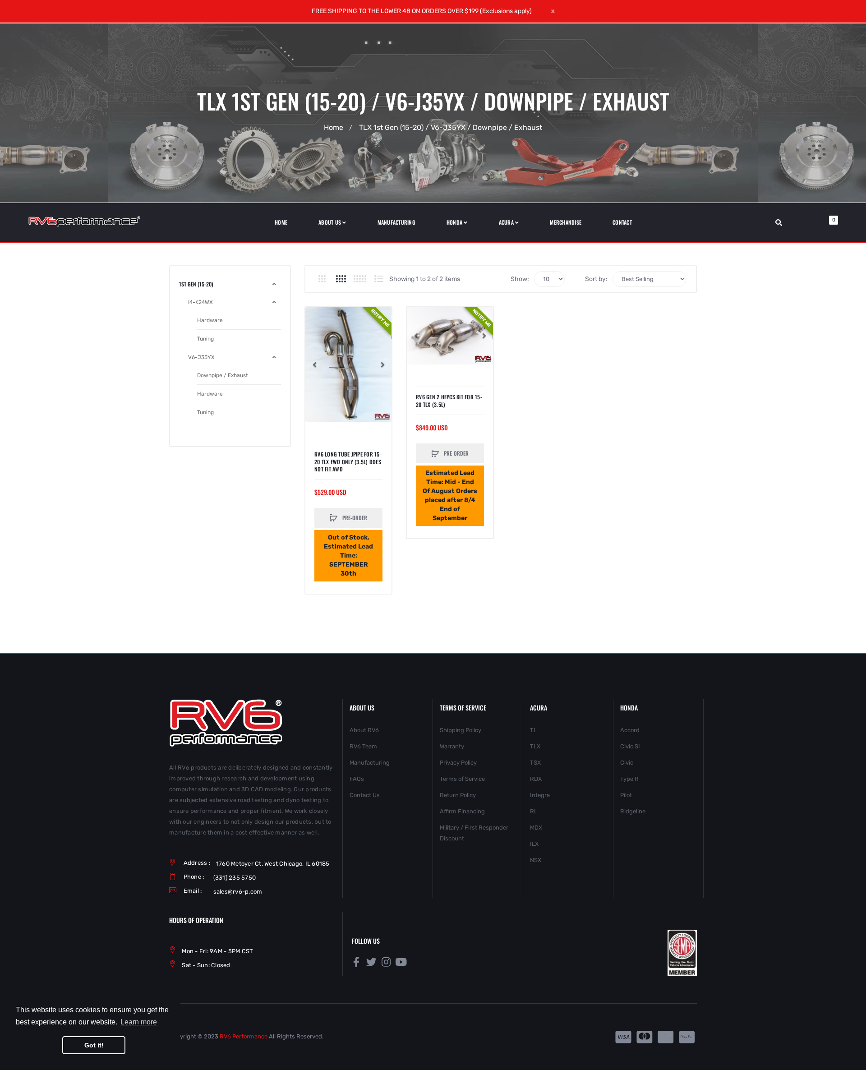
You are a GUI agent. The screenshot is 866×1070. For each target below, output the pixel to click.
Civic (626, 762)
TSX (535, 762)
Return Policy (458, 795)
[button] (314, 364)
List (379, 278)
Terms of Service (462, 778)
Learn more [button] (138, 1022)
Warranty (452, 746)
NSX (535, 860)
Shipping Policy (460, 730)
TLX (535, 746)
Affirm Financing (462, 811)
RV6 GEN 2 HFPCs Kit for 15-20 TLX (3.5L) (449, 400)
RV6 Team (363, 746)
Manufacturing (370, 762)
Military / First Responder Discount (474, 833)
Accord (630, 730)
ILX (534, 843)
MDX (536, 827)
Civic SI (630, 746)
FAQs (357, 778)
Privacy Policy (458, 762)
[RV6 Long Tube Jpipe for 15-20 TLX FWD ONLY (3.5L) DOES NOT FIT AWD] (348, 364)
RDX (536, 778)
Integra (540, 795)
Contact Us (365, 795)
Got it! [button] (94, 1045)
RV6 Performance (243, 1036)
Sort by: (596, 279)
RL (533, 811)
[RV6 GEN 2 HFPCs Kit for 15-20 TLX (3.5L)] (450, 335)
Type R (629, 778)
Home (333, 127)
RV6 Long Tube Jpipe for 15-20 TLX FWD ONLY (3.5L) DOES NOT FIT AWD (348, 461)
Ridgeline (632, 811)
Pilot (626, 795)
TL (533, 730)
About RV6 (364, 730)
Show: (520, 279)
